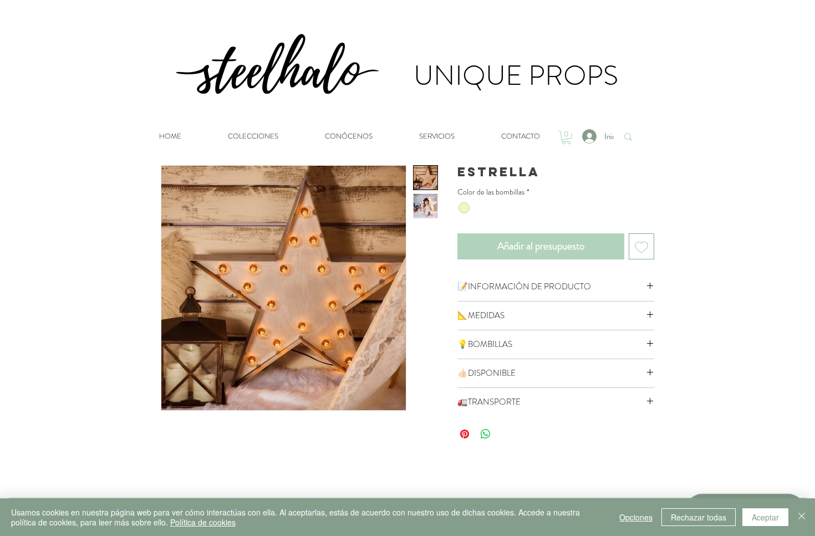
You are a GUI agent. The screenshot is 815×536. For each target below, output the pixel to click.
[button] (566, 137)
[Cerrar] (801, 517)
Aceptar (765, 517)
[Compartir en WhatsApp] (485, 434)
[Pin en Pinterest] (464, 434)
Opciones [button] (636, 517)
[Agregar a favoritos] (642, 246)
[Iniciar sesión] (588, 136)
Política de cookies (203, 522)
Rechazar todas (698, 517)
